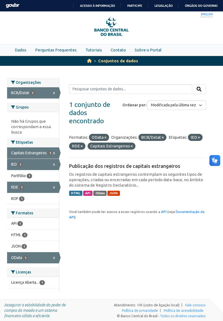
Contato (118, 50)
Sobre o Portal (148, 50)
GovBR (12, 5)
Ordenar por (133, 105)
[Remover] (105, 137)
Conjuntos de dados (118, 60)
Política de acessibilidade (183, 310)
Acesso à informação (97, 6)
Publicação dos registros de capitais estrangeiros (124, 166)
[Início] (89, 60)
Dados (20, 50)
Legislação (163, 6)
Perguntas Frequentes (56, 50)
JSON (113, 193)
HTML (75, 193)
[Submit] (199, 89)
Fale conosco (195, 305)
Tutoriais (93, 50)
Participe (134, 6)
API (88, 193)
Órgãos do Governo (201, 6)
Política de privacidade (140, 310)
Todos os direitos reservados (183, 316)
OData (100, 193)
